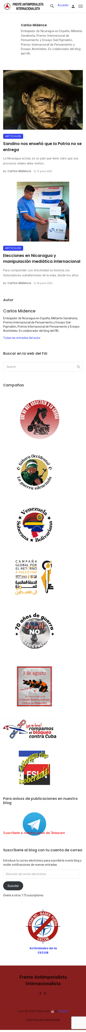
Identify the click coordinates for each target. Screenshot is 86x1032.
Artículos (13, 136)
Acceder (63, 5)
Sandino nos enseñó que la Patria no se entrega (42, 147)
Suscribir (13, 886)
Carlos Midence (34, 25)
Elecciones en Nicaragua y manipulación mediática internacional (41, 258)
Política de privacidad (43, 1020)
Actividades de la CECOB (43, 950)
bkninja (63, 1011)
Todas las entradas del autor (21, 337)
